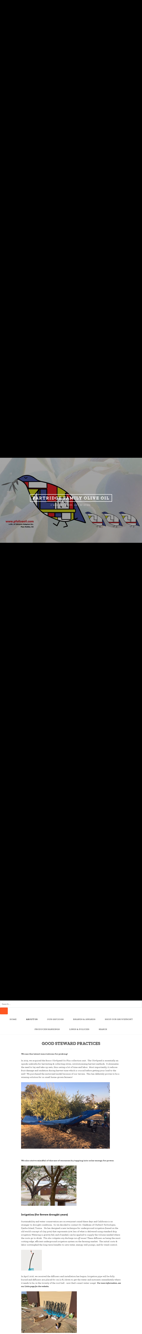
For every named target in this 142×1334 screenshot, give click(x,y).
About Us (32, 1019)
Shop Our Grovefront (119, 1019)
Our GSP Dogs (55, 1019)
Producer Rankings (47, 1029)
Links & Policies (79, 1029)
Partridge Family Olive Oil (71, 498)
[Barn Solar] (49, 1205)
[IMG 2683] (49, 1332)
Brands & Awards (84, 1019)
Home (13, 1019)
